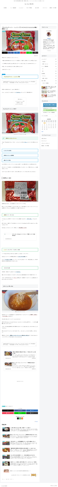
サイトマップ (44, 140)
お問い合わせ (44, 138)
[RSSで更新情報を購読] (22, 418)
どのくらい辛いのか (19, 104)
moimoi (49, 38)
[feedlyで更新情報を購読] (20, 418)
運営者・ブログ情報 (45, 145)
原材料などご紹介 (20, 102)
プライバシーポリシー (46, 143)
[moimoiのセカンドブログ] (50, 106)
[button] (35, 53)
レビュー (11, 406)
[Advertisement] (29, 16)
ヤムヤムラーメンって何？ (20, 101)
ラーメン (4, 406)
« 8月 (42, 131)
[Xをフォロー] (18, 418)
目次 (19, 99)
